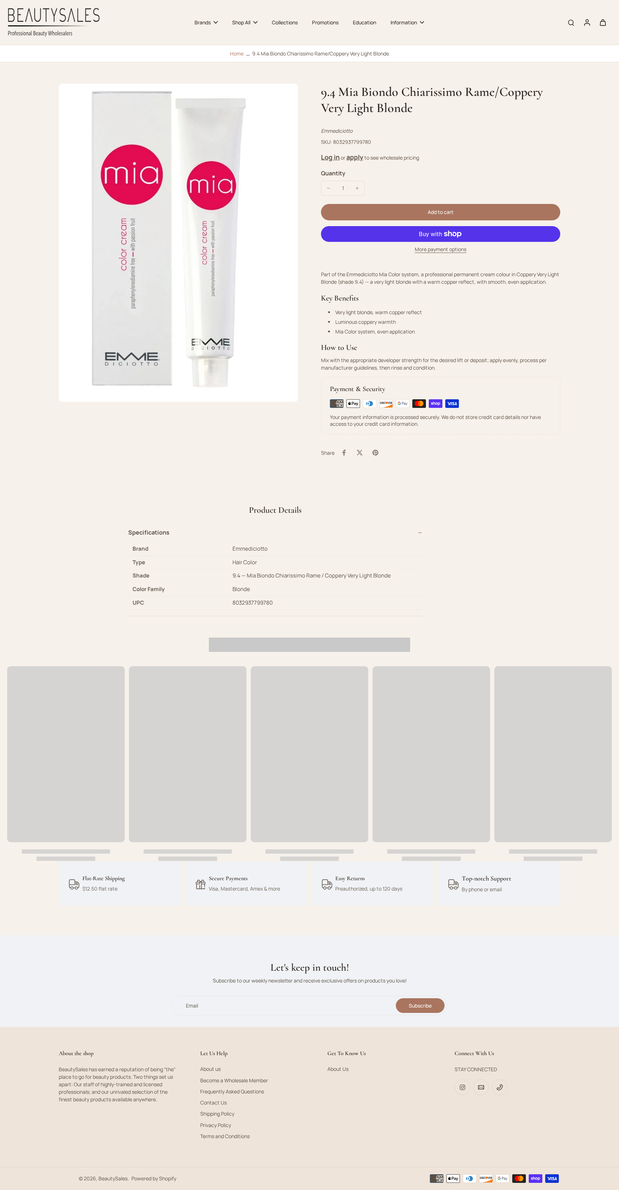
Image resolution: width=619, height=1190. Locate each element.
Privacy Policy (215, 1125)
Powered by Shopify (153, 1178)
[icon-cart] (602, 22)
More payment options (440, 250)
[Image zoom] (178, 242)
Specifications (148, 532)
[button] (440, 212)
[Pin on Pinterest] (375, 452)
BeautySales (113, 1178)
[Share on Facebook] (344, 452)
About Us (338, 1068)
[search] (571, 22)
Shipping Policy (217, 1113)
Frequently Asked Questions (232, 1091)
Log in (330, 157)
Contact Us (213, 1102)
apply (354, 157)
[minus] (328, 188)
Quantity (333, 173)
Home (237, 53)
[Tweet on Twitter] (360, 452)
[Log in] (587, 22)
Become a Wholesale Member (234, 1080)
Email (192, 1005)
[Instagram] (462, 1087)
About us (210, 1068)
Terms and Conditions (225, 1136)
